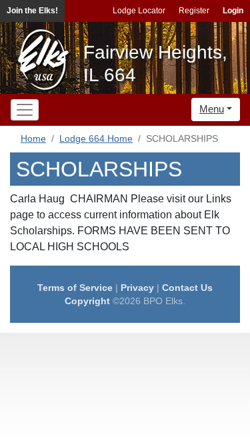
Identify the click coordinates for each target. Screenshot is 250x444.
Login (233, 10)
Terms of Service (75, 287)
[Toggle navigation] (25, 109)
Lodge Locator (139, 10)
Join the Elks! (32, 10)
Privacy (137, 287)
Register (194, 10)
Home (33, 138)
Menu (211, 108)
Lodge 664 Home (96, 138)
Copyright (87, 301)
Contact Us (187, 287)
